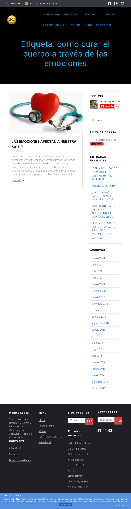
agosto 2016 (98, 329)
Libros (108, 14)
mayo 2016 (98, 349)
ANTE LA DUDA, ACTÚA (104, 185)
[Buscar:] (104, 120)
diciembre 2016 (100, 303)
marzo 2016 (98, 362)
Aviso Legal (45, 442)
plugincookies (122, 505)
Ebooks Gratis (53, 25)
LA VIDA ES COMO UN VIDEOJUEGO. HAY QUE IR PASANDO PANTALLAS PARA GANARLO (104, 230)
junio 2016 (97, 342)
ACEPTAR (65, 505)
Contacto (103, 25)
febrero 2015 (98, 388)
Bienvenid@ (51, 14)
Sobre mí (69, 14)
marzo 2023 (98, 258)
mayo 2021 (98, 264)
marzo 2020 (98, 284)
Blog (88, 25)
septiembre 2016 (101, 323)
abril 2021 (97, 271)
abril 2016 (97, 355)
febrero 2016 (98, 368)
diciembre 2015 (100, 381)
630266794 (15, 447)
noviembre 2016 (100, 310)
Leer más (16, 180)
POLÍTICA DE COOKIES (50, 436)
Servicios (90, 14)
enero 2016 (98, 375)
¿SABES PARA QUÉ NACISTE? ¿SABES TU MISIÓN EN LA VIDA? (103, 196)
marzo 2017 (98, 297)
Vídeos (76, 25)
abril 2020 (97, 277)
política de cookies (80, 501)
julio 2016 (97, 336)
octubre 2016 (99, 316)
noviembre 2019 (100, 290)
